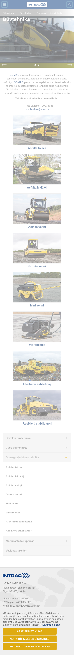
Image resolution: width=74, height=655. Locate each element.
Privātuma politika (50, 624)
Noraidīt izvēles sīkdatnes (29, 638)
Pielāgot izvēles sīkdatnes (30, 646)
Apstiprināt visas (30, 631)
